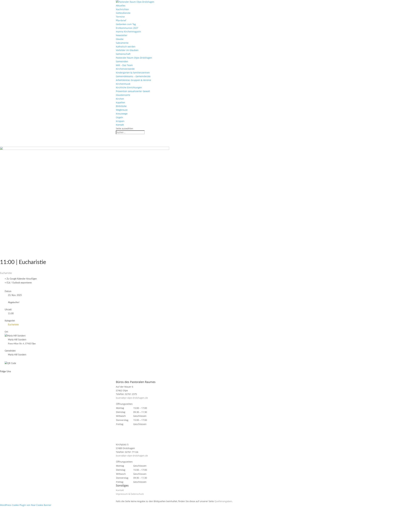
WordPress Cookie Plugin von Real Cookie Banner (25, 505)
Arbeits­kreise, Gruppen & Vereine (133, 80)
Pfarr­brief (121, 20)
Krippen (120, 121)
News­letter (121, 35)
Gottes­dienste (123, 12)
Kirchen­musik (123, 83)
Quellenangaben (223, 501)
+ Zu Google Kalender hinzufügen (21, 279)
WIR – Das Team (124, 65)
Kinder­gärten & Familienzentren (133, 72)
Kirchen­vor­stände (125, 68)
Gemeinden (122, 61)
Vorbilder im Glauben (127, 50)
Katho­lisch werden (125, 46)
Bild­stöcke (121, 106)
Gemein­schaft (123, 53)
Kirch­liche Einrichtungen (129, 87)
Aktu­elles (120, 5)
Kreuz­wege (122, 113)
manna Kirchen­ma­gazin (128, 31)
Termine (120, 16)
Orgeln (119, 117)
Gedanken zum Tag (126, 24)
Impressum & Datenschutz (130, 493)
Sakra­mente (122, 42)
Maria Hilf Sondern (17, 355)
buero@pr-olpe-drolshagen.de (132, 397)
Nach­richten (122, 9)
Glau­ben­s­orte (123, 94)
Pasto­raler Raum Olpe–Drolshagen (134, 57)
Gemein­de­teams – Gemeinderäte (133, 76)
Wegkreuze (122, 109)
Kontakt (120, 124)
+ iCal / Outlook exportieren (18, 283)
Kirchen (120, 98)
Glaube (119, 39)
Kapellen (120, 102)
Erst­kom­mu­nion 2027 (127, 27)
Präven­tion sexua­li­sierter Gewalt (133, 91)
